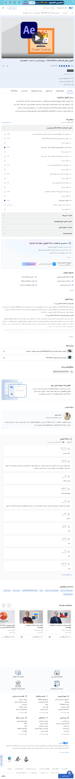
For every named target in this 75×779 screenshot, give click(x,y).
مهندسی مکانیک (43, 726)
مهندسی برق (44, 731)
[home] (71, 8)
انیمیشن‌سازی (44, 709)
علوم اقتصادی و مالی (21, 709)
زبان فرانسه (66, 728)
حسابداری (24, 704)
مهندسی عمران (44, 723)
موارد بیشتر (66, 712)
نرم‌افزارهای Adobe (43, 700)
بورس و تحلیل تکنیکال (20, 702)
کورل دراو (45, 707)
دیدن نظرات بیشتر (67, 575)
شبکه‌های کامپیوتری (63, 709)
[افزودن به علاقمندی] (69, 612)
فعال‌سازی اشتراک (30, 264)
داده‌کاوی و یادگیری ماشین (62, 700)
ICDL (25, 723)
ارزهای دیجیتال (23, 700)
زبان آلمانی (66, 726)
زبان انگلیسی (65, 721)
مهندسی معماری (43, 721)
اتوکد (46, 704)
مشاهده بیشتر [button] (65, 752)
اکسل (25, 726)
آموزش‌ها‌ (65, 13)
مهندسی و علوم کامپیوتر (41, 728)
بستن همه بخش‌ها (6, 122)
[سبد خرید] (3, 8)
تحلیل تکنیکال (23, 707)
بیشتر (69, 257)
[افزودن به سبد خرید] (4, 351)
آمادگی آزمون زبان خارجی (62, 723)
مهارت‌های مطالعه (22, 728)
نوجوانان (24, 731)
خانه (73, 13)
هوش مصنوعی (65, 707)
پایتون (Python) (64, 704)
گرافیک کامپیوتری (43, 702)
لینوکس (67, 702)
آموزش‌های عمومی (22, 721)
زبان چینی (66, 731)
